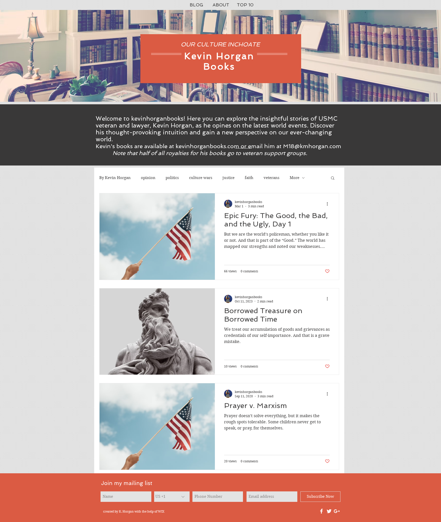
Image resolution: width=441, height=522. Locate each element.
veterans (271, 177)
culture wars (200, 177)
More (294, 177)
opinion (148, 177)
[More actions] (329, 204)
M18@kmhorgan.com (312, 146)
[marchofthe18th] (329, 511)
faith (249, 177)
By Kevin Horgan (115, 177)
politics (172, 177)
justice (229, 177)
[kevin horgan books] (321, 511)
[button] (332, 178)
